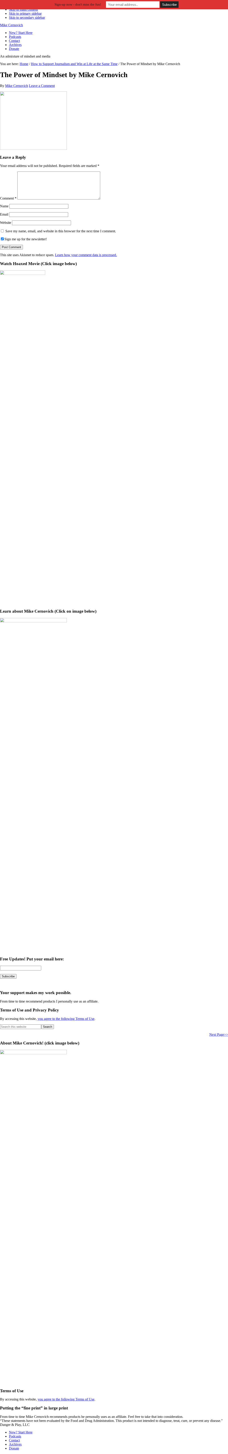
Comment (8, 198)
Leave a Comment (42, 86)
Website (5, 222)
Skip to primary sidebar (25, 13)
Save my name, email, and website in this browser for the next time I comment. (60, 231)
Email (4, 214)
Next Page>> (218, 1034)
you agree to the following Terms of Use (66, 1019)
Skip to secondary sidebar (27, 17)
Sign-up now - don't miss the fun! (78, 4)
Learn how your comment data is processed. (86, 255)
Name (4, 206)
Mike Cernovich (11, 25)
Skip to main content (23, 9)
